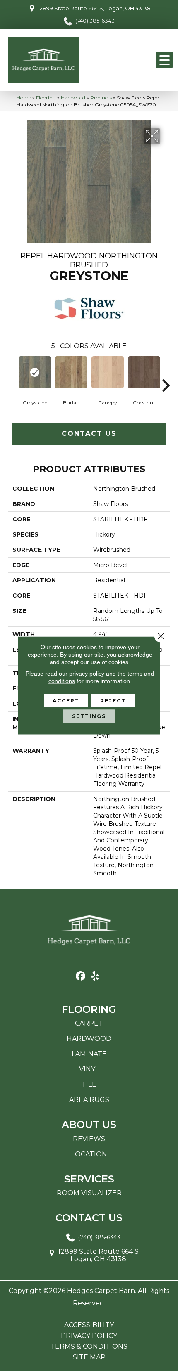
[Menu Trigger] (164, 60)
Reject (113, 700)
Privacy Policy (89, 1336)
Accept (66, 700)
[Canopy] (107, 372)
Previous (12, 373)
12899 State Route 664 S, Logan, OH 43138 (94, 8)
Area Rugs (89, 1100)
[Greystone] (35, 372)
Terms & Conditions (89, 1346)
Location (89, 1154)
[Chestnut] (144, 372)
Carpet (89, 1023)
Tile (89, 1084)
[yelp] (95, 976)
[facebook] (81, 976)
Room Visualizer (89, 1193)
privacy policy (86, 673)
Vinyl (89, 1069)
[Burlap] (71, 372)
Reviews (89, 1139)
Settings (89, 716)
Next (165, 373)
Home (24, 98)
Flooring (46, 98)
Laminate (89, 1054)
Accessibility (89, 1325)
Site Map (89, 1357)
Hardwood (73, 98)
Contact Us (89, 433)
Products (101, 98)
